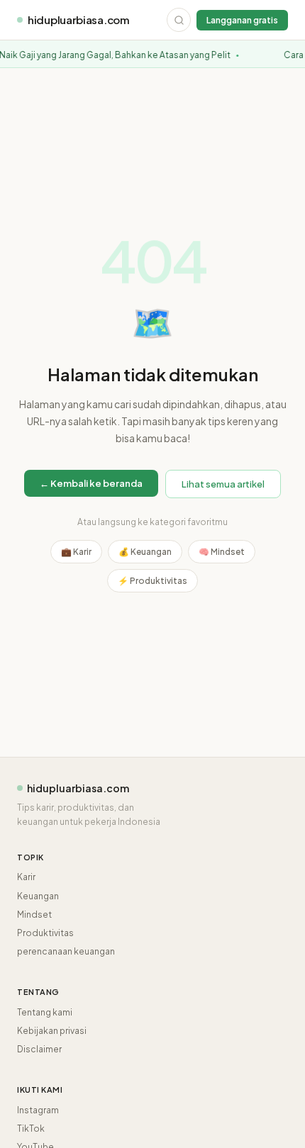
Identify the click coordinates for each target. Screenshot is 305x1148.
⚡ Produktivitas (152, 580)
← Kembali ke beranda (91, 483)
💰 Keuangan (145, 551)
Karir (26, 877)
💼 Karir (76, 551)
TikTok (31, 1128)
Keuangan (38, 896)
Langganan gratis (242, 20)
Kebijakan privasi (52, 1030)
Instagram (38, 1110)
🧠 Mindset (222, 551)
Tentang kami (44, 1012)
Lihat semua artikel (223, 484)
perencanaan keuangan (66, 951)
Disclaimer (39, 1049)
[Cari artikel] (179, 20)
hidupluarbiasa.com (79, 19)
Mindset (34, 914)
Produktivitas (45, 933)
